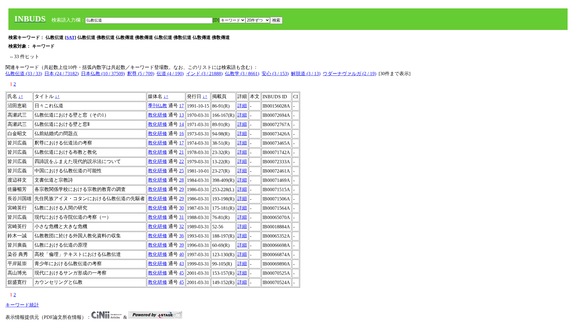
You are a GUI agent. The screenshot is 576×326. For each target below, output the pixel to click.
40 (181, 254)
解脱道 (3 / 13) (305, 73)
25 (181, 170)
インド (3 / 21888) (204, 73)
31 (181, 217)
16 (181, 133)
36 (181, 235)
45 (181, 272)
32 (181, 226)
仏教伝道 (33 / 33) (23, 73)
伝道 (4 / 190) (170, 73)
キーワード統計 (22, 304)
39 (181, 244)
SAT (70, 37)
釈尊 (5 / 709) (140, 73)
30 (181, 207)
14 (181, 124)
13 (181, 114)
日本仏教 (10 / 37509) (103, 73)
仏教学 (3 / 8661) (242, 73)
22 (181, 161)
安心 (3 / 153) (275, 73)
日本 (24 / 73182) (61, 73)
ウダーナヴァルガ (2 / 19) (349, 73)
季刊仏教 (157, 105)
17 (181, 105)
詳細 (242, 105)
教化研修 (157, 114)
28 (181, 179)
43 (181, 263)
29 (181, 189)
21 (181, 152)
